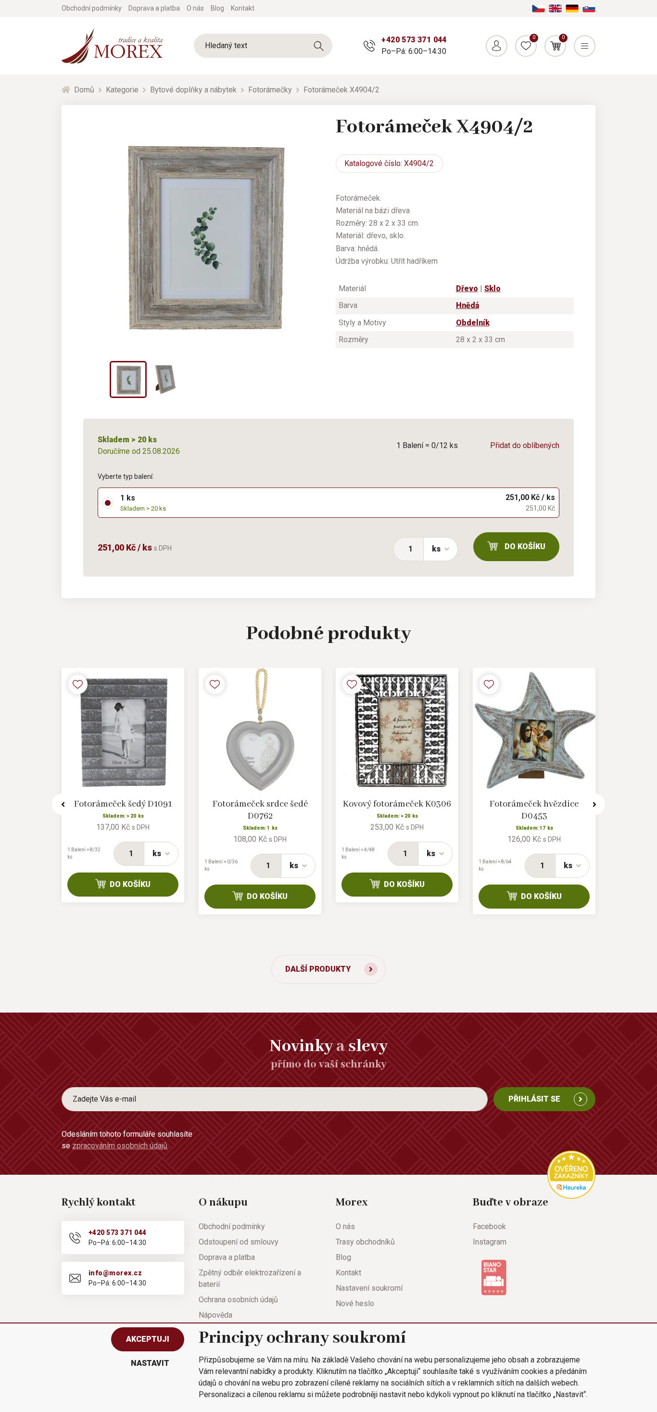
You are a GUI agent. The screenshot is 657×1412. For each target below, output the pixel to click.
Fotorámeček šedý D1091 (123, 804)
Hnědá (467, 305)
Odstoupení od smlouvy (238, 1241)
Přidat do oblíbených (524, 445)
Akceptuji (147, 1339)
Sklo (492, 288)
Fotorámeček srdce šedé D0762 (260, 810)
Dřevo (467, 288)
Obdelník (473, 322)
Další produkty (318, 969)
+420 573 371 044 (413, 39)
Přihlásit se (534, 1099)
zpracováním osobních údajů (119, 1145)
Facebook (489, 1226)
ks (436, 548)
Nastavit (150, 1363)
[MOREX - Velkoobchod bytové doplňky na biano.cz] (494, 1277)
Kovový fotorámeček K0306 (397, 804)
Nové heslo (355, 1303)
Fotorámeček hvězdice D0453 (534, 810)
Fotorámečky (270, 89)
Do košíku (525, 546)
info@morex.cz (115, 1273)
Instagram (489, 1241)
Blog (217, 8)
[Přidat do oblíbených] (78, 684)
